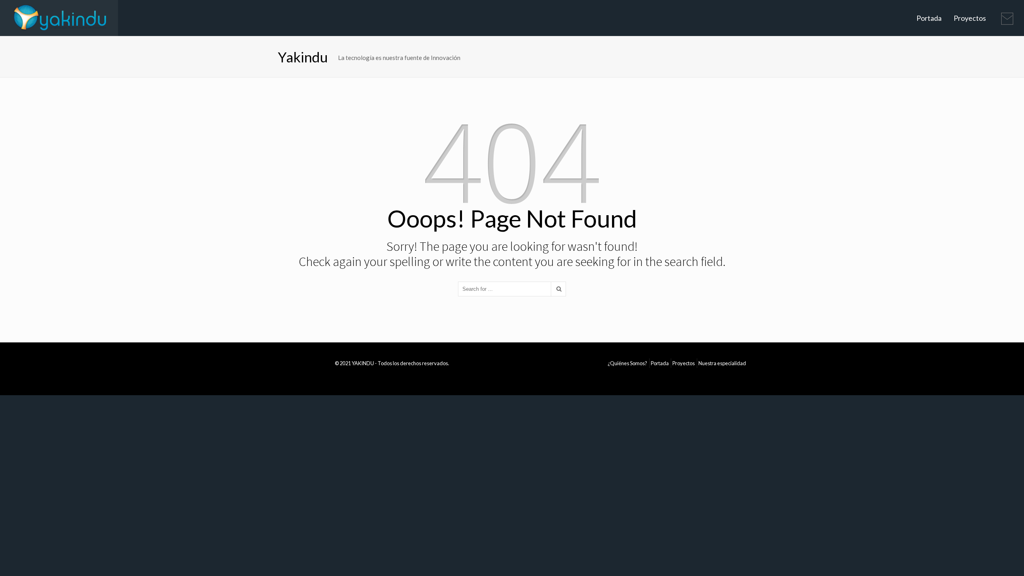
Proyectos (970, 18)
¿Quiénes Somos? (627, 363)
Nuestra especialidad (722, 363)
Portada (929, 18)
